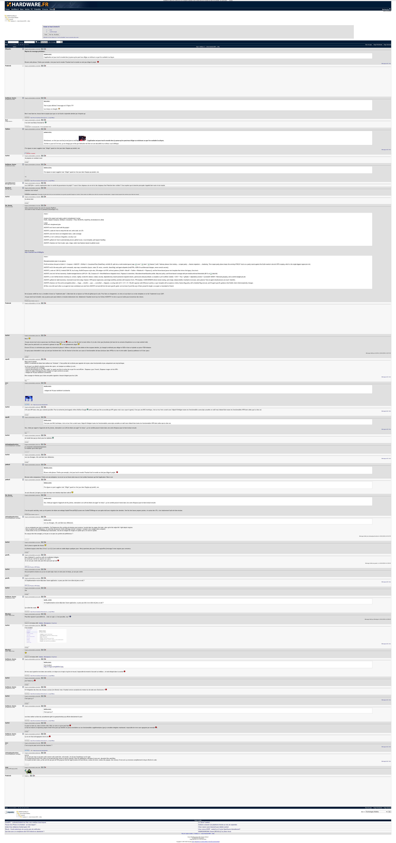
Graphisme (54, 623)
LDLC (193, 841)
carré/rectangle (53, 31)
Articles (27, 9)
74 (24, 44)
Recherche (385, 9)
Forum (7, 9)
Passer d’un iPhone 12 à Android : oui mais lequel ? (20, 824)
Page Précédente (378, 44)
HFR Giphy (37, 567)
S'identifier (37, 9)
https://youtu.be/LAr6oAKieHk (40, 404)
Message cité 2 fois (386, 149)
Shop (51, 9)
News (22, 9)
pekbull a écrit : (48, 54)
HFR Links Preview (29, 567)
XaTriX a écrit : (47, 420)
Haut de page (368, 807)
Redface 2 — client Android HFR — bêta (20, 21)
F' (25, 153)
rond (51, 29)
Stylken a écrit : (48, 167)
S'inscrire (45, 9)
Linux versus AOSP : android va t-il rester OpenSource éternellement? (219, 829)
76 (27, 44)
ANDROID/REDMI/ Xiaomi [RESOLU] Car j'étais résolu (214, 831)
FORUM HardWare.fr (11, 15)
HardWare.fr (15, 9)
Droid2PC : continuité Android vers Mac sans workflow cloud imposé (25, 822)
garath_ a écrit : (48, 599)
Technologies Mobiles (13, 17)
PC (32, 9)
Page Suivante (387, 44)
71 (18, 44)
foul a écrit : (47, 101)
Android (11, 19)
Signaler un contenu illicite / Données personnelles (207, 841)
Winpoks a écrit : (48, 467)
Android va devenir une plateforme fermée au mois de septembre (217, 824)
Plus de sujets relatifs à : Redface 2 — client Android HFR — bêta (198, 833)
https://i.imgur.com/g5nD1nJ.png (53, 666)
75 (26, 44)
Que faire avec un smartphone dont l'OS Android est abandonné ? (24, 831)
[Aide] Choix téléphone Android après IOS (17, 827)
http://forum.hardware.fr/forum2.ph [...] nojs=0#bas (42, 117)
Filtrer (38, 42)
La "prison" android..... (205, 822)
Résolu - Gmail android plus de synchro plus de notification (22, 829)
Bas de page (368, 44)
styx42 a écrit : (47, 386)
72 (20, 44)
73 (22, 44)
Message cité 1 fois (386, 63)
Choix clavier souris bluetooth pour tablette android (213, 827)
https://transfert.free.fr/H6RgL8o (34, 252)
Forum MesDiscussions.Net (194, 837)
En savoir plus (223, 0)
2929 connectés (387, 11)
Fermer (231, 0)
